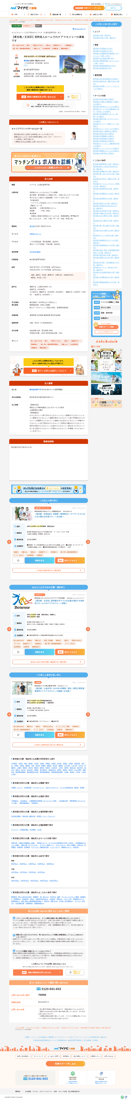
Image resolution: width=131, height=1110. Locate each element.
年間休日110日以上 (42, 899)
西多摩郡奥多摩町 (57, 772)
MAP (25, 65)
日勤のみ (59, 899)
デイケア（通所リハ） (47, 845)
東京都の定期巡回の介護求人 (103, 141)
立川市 (81, 765)
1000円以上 (23, 864)
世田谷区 (77, 763)
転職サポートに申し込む (88, 8)
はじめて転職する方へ (106, 332)
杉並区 (22, 765)
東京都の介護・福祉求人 (102, 35)
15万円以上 (15, 872)
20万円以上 (23, 872)
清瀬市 (36, 770)
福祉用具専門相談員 (75, 1040)
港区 (25, 763)
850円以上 (14, 864)
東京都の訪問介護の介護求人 (103, 99)
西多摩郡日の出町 (32, 772)
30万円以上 (41, 872)
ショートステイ (55, 847)
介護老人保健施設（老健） (27, 843)
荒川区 (38, 765)
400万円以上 (44, 880)
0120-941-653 (51, 989)
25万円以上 (32, 872)
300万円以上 (25, 880)
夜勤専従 (14, 897)
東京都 (26, 61)
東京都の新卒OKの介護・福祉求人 (105, 255)
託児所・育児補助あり (66, 901)
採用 (55, 1091)
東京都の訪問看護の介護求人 (103, 136)
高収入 (32, 899)
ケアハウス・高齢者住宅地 (40, 847)
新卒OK (46, 901)
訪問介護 (14, 843)
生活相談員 (27, 787)
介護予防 (76, 847)
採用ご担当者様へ (23, 1056)
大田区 (71, 763)
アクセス (35, 1091)
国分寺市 (80, 768)
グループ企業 (62, 1091)
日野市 (66, 768)
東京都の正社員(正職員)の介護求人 (106, 79)
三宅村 (78, 772)
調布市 (42, 768)
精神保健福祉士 (25, 803)
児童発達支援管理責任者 (41, 1040)
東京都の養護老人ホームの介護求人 (106, 151)
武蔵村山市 (52, 770)
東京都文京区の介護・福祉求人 (104, 38)
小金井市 (54, 768)
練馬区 (49, 765)
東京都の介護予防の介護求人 (103, 153)
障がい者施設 (71, 845)
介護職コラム (94, 1056)
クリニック (14, 829)
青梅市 (25, 768)
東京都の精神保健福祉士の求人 (104, 66)
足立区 (55, 765)
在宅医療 (33, 829)
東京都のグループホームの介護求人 (106, 129)
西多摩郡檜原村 (45, 772)
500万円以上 (54, 880)
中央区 (20, 763)
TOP (15, 14)
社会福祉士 (23, 801)
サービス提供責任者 (66, 787)
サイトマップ (38, 1056)
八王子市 (74, 765)
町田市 (48, 768)
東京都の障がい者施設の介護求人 (105, 131)
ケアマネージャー (38, 787)
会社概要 (28, 1091)
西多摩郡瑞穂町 (21, 772)
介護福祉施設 (24, 829)
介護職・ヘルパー (17, 787)
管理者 (82, 787)
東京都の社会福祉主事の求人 (103, 58)
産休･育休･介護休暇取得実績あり (32, 901)
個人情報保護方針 (74, 1091)
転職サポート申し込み (65, 1064)
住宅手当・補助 (55, 897)
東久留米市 (43, 770)
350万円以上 (34, 880)
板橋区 (43, 765)
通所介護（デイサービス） (29, 845)
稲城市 (65, 770)
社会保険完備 (20, 903)
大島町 (66, 772)
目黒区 (65, 763)
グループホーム (61, 845)
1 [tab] (72, 75)
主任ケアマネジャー (52, 787)
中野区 (16, 765)
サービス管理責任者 (59, 1040)
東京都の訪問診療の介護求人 (103, 139)
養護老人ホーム (66, 847)
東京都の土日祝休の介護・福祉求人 (106, 211)
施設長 (76, 787)
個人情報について (79, 1056)
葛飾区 (61, 765)
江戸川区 (67, 765)
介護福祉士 (14, 801)
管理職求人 (17, 899)
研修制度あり (15, 901)
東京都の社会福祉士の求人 (103, 51)
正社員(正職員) (35, 252)
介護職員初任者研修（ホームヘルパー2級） (43, 801)
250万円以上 (15, 880)
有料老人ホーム (35, 234)
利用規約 (66, 1056)
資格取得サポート (78, 899)
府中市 (30, 768)
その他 (39, 829)
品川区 (59, 763)
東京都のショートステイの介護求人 (106, 148)
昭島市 (36, 768)
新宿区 (30, 763)
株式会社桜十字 (80, 29)
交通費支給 (29, 903)
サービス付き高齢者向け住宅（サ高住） (61, 843)
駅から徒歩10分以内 (25, 897)
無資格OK (35, 803)
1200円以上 (32, 864)
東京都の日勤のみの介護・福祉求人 (106, 213)
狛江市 (23, 770)
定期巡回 (27, 847)
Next (88, 542)
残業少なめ (54, 901)
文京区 (36, 763)
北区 (32, 765)
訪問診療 (20, 847)
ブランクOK (68, 899)
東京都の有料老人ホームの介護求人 (106, 107)
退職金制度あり (39, 903)
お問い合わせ (108, 1056)
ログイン (114, 8)
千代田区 (14, 763)
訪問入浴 (80, 845)
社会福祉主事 (63, 801)
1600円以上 (50, 864)
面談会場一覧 (57, 14)
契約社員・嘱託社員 (28, 816)
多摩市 (59, 770)
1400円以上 (41, 864)
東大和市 (30, 770)
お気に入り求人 (98, 14)
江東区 (53, 763)
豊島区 (28, 765)
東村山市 (73, 768)
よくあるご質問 (53, 1056)
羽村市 (71, 770)
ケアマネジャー (61, 1037)
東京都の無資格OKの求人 (102, 68)
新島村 (72, 772)
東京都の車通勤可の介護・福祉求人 (106, 171)
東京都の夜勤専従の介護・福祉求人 (106, 164)
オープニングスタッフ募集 (70, 897)
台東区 (42, 763)
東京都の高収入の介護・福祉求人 (105, 203)
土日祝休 (52, 899)
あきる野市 (77, 770)
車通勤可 (36, 897)
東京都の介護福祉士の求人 (103, 48)
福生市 (18, 770)
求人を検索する (77, 14)
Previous (9, 542)
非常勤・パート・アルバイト (46, 816)
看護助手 (51, 1037)
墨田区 (48, 763)
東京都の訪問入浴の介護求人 (103, 134)
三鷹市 (19, 768)
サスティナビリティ (46, 1091)
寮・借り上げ (44, 897)
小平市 (61, 768)
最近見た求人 (118, 14)
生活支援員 (87, 1040)
